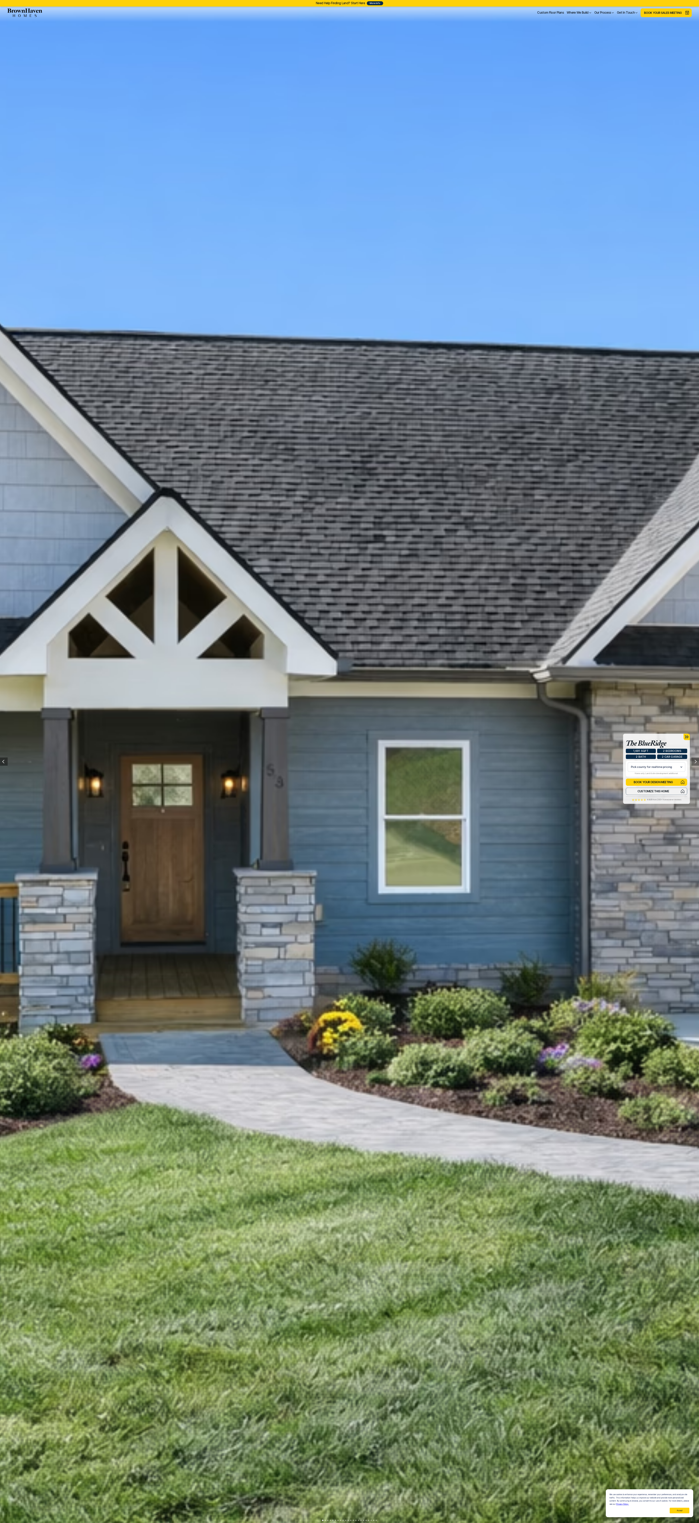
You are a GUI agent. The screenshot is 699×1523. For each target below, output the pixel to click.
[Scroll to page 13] (353, 1520)
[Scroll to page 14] (356, 1520)
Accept (679, 1510)
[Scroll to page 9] (343, 1520)
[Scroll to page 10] (345, 1520)
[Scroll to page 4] (330, 1520)
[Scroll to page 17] (363, 1520)
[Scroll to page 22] (377, 1520)
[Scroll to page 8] (340, 1520)
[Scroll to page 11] (348, 1520)
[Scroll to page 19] (368, 1520)
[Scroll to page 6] (335, 1520)
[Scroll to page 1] (322, 1520)
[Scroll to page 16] (361, 1520)
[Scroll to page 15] (358, 1520)
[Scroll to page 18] (366, 1520)
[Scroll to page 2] (325, 1520)
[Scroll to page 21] (373, 1520)
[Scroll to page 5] (333, 1520)
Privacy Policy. (622, 1504)
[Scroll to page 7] (338, 1520)
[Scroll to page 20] (371, 1520)
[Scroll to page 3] (328, 1520)
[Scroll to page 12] (351, 1520)
